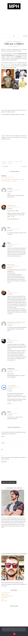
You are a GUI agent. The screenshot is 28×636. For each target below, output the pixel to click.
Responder (9, 191)
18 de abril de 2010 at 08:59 (12, 413)
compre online (17, 41)
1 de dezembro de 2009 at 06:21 (13, 266)
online (21, 161)
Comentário (4, 461)
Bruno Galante (11, 205)
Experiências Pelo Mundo (7, 595)
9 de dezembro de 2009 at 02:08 (13, 387)
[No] (26, 631)
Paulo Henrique (11, 385)
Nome (3, 436)
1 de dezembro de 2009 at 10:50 (13, 323)
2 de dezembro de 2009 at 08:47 (13, 340)
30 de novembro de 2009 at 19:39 (13, 206)
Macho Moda (4, 600)
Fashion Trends (4, 594)
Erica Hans (5, 166)
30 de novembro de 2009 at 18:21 (7, 177)
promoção (4, 163)
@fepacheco (15, 62)
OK (14, 634)
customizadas (10, 161)
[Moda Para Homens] (14, 6)
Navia (2, 599)
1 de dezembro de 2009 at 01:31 (13, 244)
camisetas (9, 41)
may (8, 291)
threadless (10, 163)
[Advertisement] (14, 24)
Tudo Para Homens (5, 592)
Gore (8, 339)
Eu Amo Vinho (4, 597)
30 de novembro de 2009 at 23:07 (13, 229)
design (16, 161)
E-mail (3, 442)
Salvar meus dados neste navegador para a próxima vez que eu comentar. (14, 458)
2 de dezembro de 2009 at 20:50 (13, 370)
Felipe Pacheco (11, 264)
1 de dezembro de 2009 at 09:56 (13, 292)
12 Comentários (23, 166)
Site (2, 449)
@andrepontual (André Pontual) (16, 322)
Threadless (7, 64)
